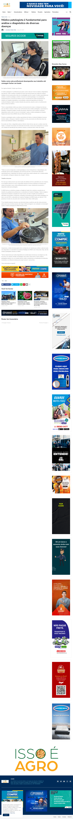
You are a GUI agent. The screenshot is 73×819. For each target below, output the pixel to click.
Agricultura (47, 12)
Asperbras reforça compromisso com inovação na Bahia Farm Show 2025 (8, 303)
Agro (9, 17)
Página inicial (4, 17)
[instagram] (67, 781)
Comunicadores (18, 12)
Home (4, 12)
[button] (67, 12)
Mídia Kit (70, 817)
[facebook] (58, 781)
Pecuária (40, 12)
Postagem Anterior (6, 322)
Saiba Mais (12, 813)
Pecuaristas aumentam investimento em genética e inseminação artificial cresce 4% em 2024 (40, 303)
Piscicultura (55, 12)
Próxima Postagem (43, 322)
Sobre (9, 12)
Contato (64, 817)
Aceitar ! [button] (6, 815)
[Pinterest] (24, 284)
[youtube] (64, 781)
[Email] (27, 284)
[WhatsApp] (21, 284)
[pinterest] (70, 781)
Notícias (34, 12)
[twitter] (61, 781)
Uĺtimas (26, 12)
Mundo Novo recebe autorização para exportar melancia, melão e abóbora (24, 303)
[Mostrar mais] (29, 284)
